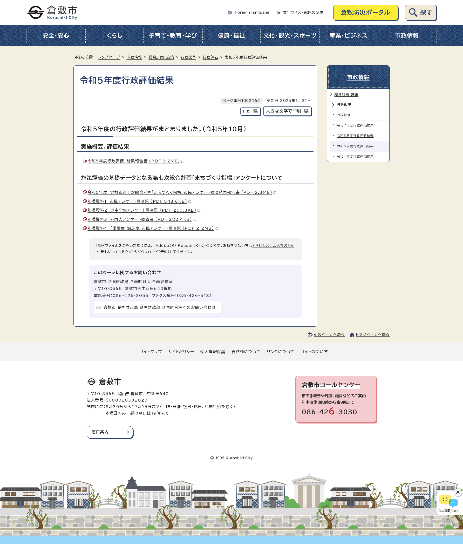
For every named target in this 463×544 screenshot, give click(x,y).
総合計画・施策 (161, 57)
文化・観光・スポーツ (290, 35)
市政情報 (407, 35)
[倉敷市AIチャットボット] (448, 503)
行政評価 (210, 57)
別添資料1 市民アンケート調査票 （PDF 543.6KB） (137, 201)
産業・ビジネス (348, 35)
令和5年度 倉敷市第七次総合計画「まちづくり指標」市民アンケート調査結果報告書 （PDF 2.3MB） (180, 192)
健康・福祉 (231, 35)
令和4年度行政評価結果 (355, 156)
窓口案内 (100, 432)
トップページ (109, 57)
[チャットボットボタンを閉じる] (458, 492)
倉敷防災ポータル (366, 12)
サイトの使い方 (314, 352)
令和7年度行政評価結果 (355, 125)
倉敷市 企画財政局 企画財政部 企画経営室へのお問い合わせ (159, 307)
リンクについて (280, 352)
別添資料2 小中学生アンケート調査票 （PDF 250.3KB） (142, 210)
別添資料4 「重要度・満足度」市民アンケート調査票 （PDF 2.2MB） (151, 228)
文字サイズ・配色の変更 (303, 12)
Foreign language (252, 12)
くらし (114, 35)
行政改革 (188, 57)
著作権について (246, 352)
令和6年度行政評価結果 (355, 135)
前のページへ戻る (329, 334)
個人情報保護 (212, 352)
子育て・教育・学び (173, 35)
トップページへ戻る (373, 334)
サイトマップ (151, 352)
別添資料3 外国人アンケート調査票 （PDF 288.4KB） (140, 219)
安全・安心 (56, 35)
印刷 (246, 111)
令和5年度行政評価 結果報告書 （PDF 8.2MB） (134, 161)
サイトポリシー (181, 352)
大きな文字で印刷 (283, 111)
